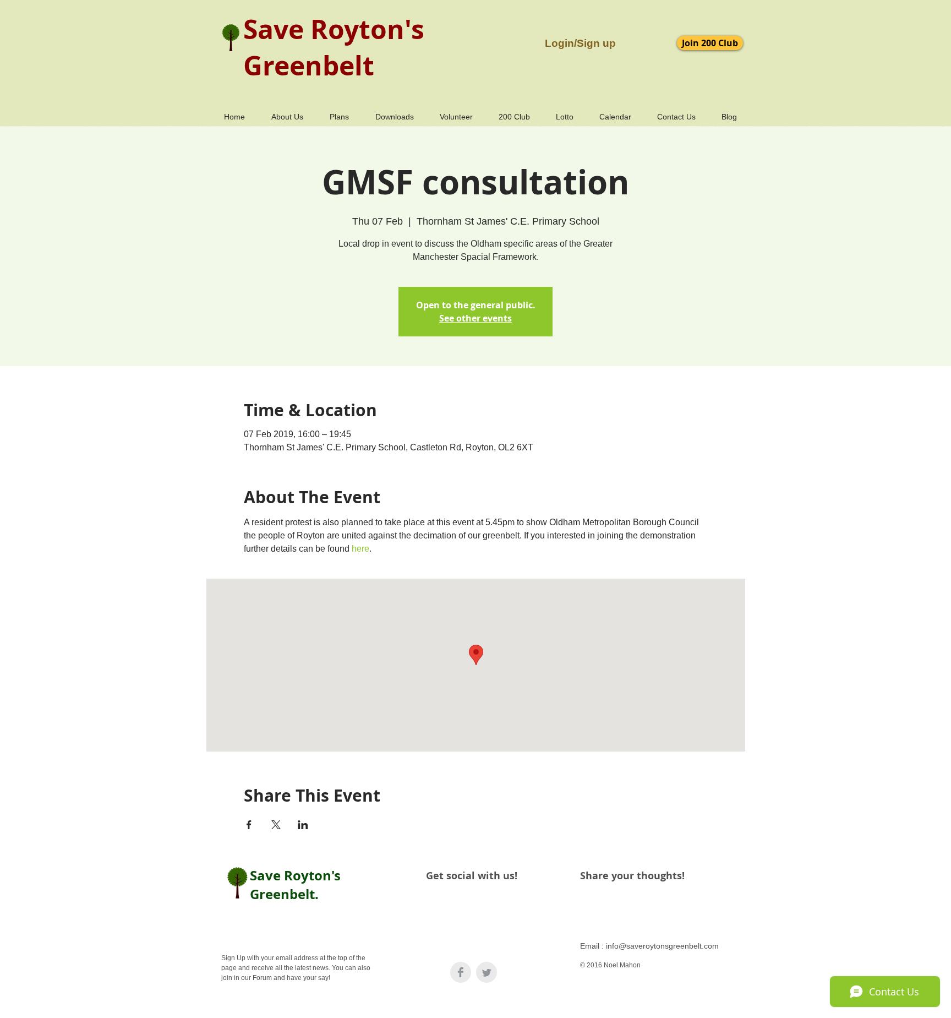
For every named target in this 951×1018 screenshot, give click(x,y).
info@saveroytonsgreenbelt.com (662, 945)
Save (273, 29)
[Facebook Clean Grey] (460, 972)
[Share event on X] (276, 824)
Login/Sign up (580, 43)
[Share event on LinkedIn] (303, 824)
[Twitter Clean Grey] (486, 972)
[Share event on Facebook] (249, 824)
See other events (475, 318)
